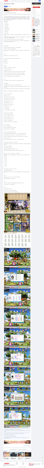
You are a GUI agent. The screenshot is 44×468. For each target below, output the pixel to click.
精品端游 (4, 457)
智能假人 (35, 53)
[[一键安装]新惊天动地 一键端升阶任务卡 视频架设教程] (28, 454)
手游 (38, 52)
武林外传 (33, 54)
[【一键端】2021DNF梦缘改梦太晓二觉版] (20, 454)
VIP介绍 (23, 463)
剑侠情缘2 (36, 50)
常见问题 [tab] (10, 6)
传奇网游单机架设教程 (36, 25)
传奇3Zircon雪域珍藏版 (37, 31)
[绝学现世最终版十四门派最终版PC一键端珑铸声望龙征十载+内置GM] (34, 36)
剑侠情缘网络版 (38, 50)
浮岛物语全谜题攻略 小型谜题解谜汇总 (37, 21)
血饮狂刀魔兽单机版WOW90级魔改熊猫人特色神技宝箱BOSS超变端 (37, 39)
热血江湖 (37, 54)
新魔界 (39, 52)
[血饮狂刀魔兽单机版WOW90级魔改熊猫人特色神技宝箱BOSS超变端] (34, 39)
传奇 (36, 49)
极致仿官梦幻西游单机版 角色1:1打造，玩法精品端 (6, 458)
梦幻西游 (38, 53)
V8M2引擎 (36, 48)
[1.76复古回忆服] (17, 9)
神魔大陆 (39, 54)
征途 (37, 52)
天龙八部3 (38, 51)
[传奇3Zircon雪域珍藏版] (34, 32)
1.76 (33, 45)
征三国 (36, 52)
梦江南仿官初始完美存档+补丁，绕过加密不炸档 (37, 40)
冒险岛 (5, 444)
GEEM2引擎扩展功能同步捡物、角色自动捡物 (38, 20)
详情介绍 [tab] (6, 6)
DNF (36, 45)
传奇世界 (39, 49)
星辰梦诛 (33, 53)
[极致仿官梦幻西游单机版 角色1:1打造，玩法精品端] (6, 454)
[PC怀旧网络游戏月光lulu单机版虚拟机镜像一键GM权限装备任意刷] (34, 34)
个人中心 (17, 463)
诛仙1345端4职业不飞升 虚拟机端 (37, 29)
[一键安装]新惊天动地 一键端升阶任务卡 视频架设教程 (28, 458)
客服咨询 (23, 464)
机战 (36, 53)
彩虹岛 (35, 52)
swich (39, 46)
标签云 (16, 464)
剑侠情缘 (34, 50)
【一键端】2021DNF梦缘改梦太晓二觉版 (20, 458)
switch (34, 48)
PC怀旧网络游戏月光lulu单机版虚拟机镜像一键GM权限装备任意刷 (37, 34)
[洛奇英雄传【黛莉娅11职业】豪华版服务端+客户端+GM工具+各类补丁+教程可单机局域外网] (13, 454)
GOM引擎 (36, 46)
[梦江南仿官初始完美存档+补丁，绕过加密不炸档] (34, 41)
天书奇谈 (34, 51)
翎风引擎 (33, 55)
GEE (39, 45)
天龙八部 (36, 51)
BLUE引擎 (35, 45)
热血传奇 (36, 54)
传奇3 (37, 49)
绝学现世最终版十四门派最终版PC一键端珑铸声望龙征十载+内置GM (37, 36)
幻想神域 (34, 52)
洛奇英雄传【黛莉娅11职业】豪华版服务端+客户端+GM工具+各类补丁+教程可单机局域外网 (14, 459)
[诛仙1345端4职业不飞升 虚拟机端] (34, 30)
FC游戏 (38, 45)
